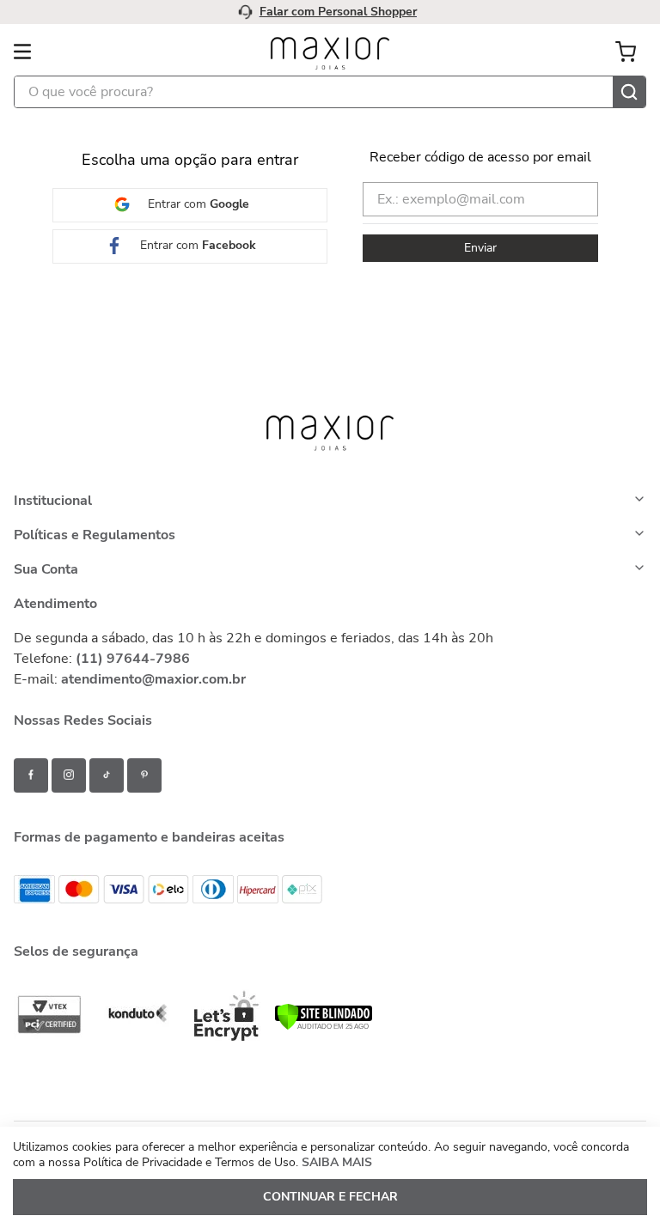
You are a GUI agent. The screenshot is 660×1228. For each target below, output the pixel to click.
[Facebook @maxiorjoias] (31, 792)
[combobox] (330, 110)
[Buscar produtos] (629, 109)
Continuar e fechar (330, 1196)
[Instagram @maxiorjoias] (69, 792)
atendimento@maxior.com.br (153, 696)
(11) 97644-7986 (133, 675)
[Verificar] (323, 1044)
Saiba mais (579, 30)
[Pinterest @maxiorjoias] (144, 792)
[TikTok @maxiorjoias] (106, 792)
